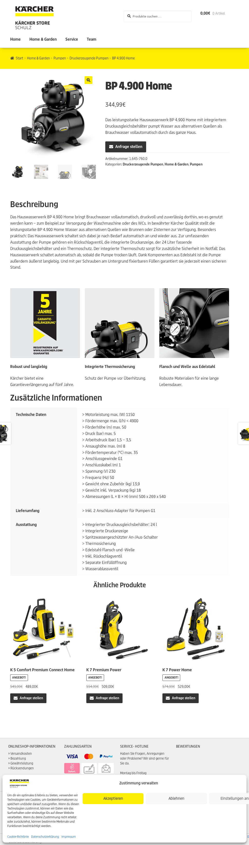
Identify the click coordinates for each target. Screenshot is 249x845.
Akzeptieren (113, 798)
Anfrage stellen (128, 146)
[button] (88, 80)
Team (91, 39)
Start (19, 58)
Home (15, 39)
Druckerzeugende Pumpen (89, 58)
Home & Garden (43, 39)
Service (71, 39)
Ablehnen (176, 798)
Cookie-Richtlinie (18, 836)
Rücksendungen (22, 768)
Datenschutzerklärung (45, 836)
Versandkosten (21, 754)
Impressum (69, 836)
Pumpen (59, 58)
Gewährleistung (21, 763)
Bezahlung (18, 758)
